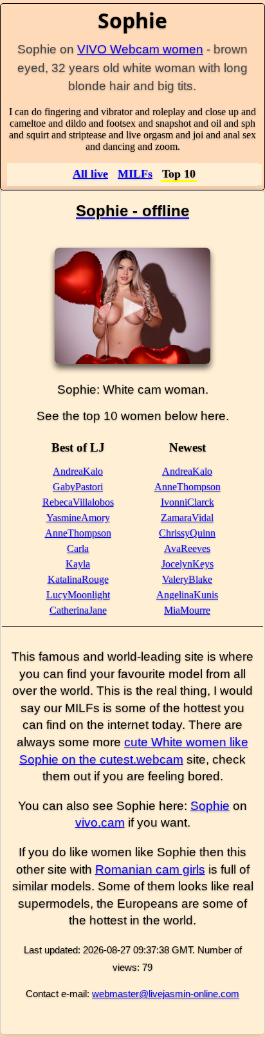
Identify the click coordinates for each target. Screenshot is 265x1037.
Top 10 (179, 173)
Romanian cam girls (150, 869)
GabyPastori (78, 486)
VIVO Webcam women (140, 49)
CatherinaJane (78, 610)
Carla (78, 548)
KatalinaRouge (78, 579)
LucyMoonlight (78, 594)
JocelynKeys (187, 563)
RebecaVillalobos (78, 502)
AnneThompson (78, 533)
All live (90, 173)
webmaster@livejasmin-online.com (165, 993)
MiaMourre (187, 610)
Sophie (210, 805)
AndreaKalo (78, 471)
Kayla (78, 563)
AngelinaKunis (187, 594)
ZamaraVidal (187, 517)
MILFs (135, 173)
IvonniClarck (187, 502)
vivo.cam (100, 822)
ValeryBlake (187, 579)
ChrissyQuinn (187, 533)
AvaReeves (187, 548)
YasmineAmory (78, 517)
